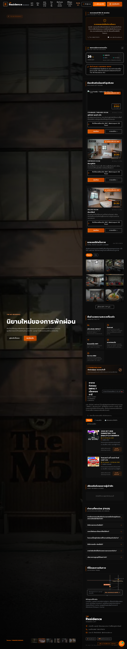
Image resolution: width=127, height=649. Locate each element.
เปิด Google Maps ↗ (112, 592)
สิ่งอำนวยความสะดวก (60, 4)
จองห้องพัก (30, 338)
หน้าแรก (32, 4)
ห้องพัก (38, 4)
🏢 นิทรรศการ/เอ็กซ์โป (111, 420)
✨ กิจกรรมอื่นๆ (91, 424)
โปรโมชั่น (51, 4)
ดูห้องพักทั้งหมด (14, 338)
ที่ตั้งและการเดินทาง (69, 4)
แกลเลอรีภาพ (44, 4)
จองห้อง (96, 131)
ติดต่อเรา (78, 4)
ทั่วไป (95, 255)
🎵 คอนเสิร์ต (98, 420)
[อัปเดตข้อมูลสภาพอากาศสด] (122, 48)
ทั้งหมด (89, 255)
